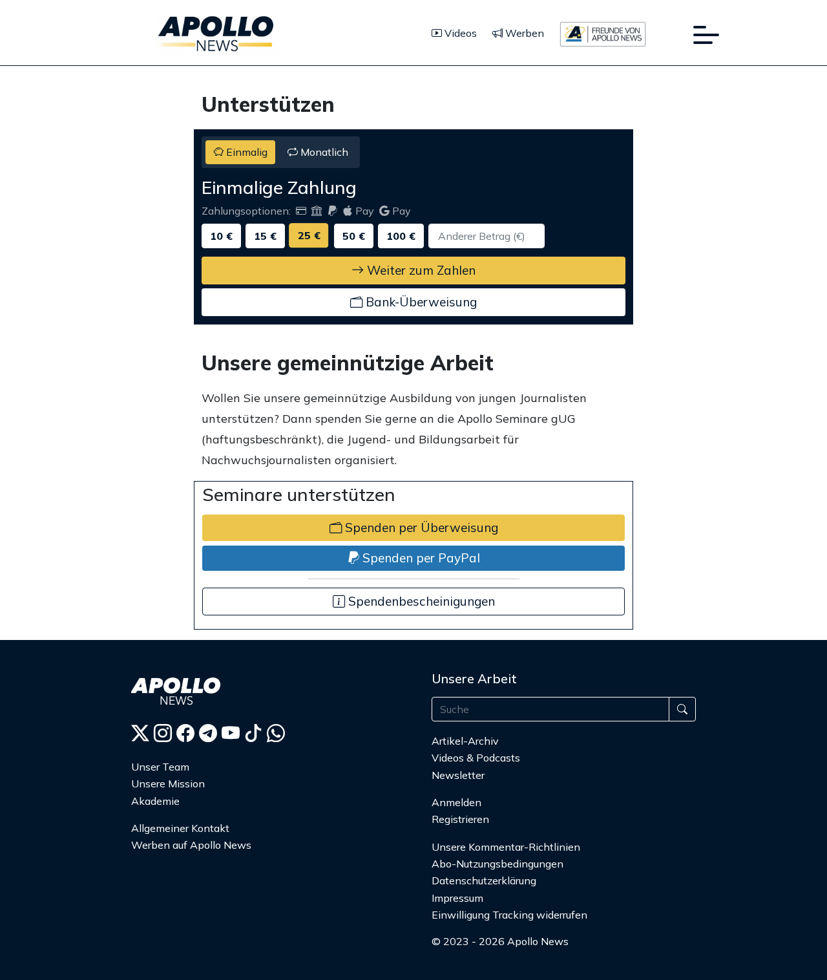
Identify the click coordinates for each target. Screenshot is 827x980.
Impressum (457, 897)
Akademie (155, 800)
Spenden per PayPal (419, 558)
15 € (265, 235)
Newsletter (458, 775)
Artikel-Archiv (465, 740)
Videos (459, 33)
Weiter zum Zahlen (420, 270)
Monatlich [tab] (323, 151)
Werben (523, 33)
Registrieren (460, 819)
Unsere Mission (168, 783)
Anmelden (458, 802)
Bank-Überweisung (419, 302)
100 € (400, 235)
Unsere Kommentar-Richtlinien (506, 846)
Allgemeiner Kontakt (180, 828)
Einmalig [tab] (245, 151)
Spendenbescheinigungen (420, 601)
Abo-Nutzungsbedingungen (497, 863)
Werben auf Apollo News (191, 844)
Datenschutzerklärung (484, 880)
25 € (309, 235)
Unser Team (160, 766)
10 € (221, 235)
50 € (353, 235)
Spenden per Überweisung (420, 527)
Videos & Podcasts (476, 757)
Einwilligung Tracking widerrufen (509, 914)
